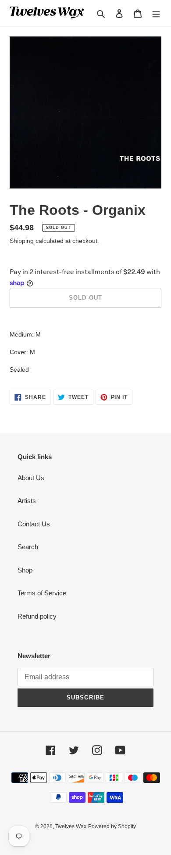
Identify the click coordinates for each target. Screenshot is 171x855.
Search (28, 547)
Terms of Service (42, 593)
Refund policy (37, 616)
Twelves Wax (70, 826)
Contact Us (34, 524)
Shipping (22, 240)
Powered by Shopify (112, 826)
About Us (31, 478)
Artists (27, 500)
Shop (25, 570)
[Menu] (156, 13)
